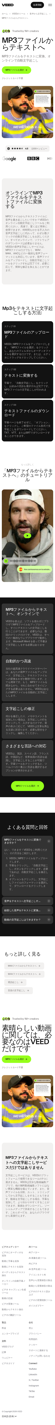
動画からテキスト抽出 (12, 1309)
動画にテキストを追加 (12, 1266)
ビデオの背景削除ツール (40, 1300)
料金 (4, 1328)
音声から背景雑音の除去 (40, 1280)
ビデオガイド (8, 1363)
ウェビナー (7, 1357)
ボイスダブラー (36, 1305)
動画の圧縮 (7, 1298)
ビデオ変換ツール (10, 1303)
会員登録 (37, 4)
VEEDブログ (8, 1346)
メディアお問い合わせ (39, 1356)
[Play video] (27, 535)
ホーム (5, 13)
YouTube (33, 1369)
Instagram (34, 1385)
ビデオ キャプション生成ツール (14, 1291)
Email (31, 1396)
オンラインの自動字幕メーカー (13, 1282)
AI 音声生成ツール (37, 1269)
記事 (4, 1352)
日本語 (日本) (8, 1416)
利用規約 (33, 1339)
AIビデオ (33, 1263)
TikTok (32, 1391)
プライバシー (35, 1333)
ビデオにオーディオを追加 (12, 1254)
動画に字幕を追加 (10, 1261)
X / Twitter (34, 1380)
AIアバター (34, 1252)
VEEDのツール (18, 13)
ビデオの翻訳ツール (11, 1315)
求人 (31, 1328)
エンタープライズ (10, 1333)
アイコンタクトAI (37, 1274)
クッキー (33, 1344)
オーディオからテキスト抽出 (13, 1274)
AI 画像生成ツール (37, 1258)
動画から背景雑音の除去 (40, 1285)
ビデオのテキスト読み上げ (39, 1293)
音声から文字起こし (39, 13)
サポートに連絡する (38, 1350)
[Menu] (50, 5)
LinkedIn (33, 1374)
